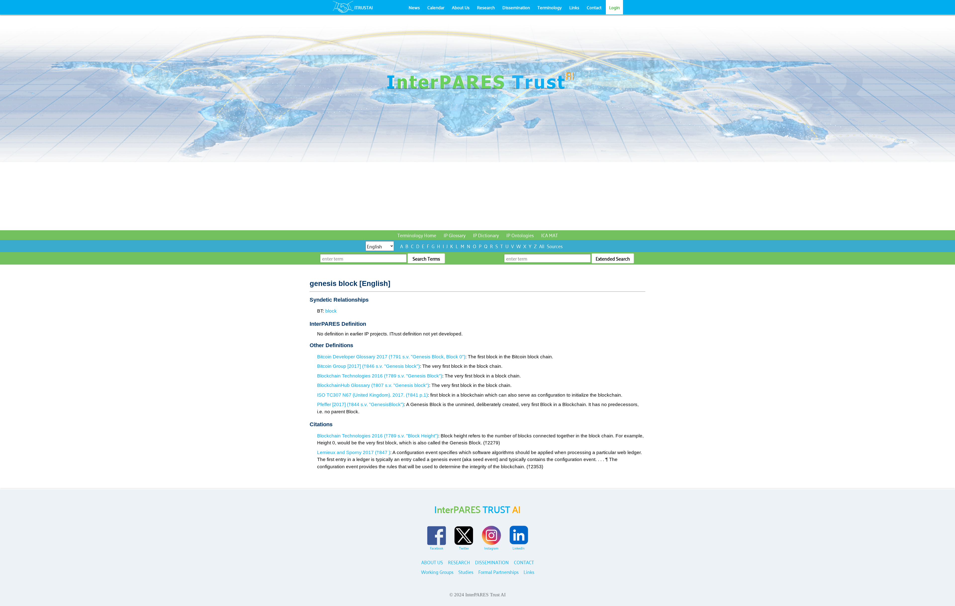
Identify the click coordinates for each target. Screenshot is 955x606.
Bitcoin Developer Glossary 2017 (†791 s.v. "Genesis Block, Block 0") (391, 356)
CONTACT (524, 562)
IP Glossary (455, 235)
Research (486, 7)
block (331, 311)
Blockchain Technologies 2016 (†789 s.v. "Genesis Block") (379, 375)
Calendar (435, 7)
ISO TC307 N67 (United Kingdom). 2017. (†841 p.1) (372, 395)
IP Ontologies (520, 235)
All (541, 245)
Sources (555, 245)
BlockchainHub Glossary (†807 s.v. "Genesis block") (373, 385)
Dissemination (516, 7)
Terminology (549, 7)
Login (614, 7)
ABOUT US (432, 562)
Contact (594, 7)
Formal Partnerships (498, 571)
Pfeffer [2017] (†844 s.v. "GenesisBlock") (360, 404)
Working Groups (437, 571)
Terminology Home (416, 235)
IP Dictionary (486, 235)
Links (574, 7)
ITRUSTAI (363, 7)
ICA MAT (549, 235)
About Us (461, 7)
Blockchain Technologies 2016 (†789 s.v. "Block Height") (377, 435)
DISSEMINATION (492, 562)
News (414, 7)
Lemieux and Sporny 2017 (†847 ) (353, 452)
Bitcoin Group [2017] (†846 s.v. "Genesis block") (368, 366)
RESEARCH (459, 562)
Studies (465, 571)
